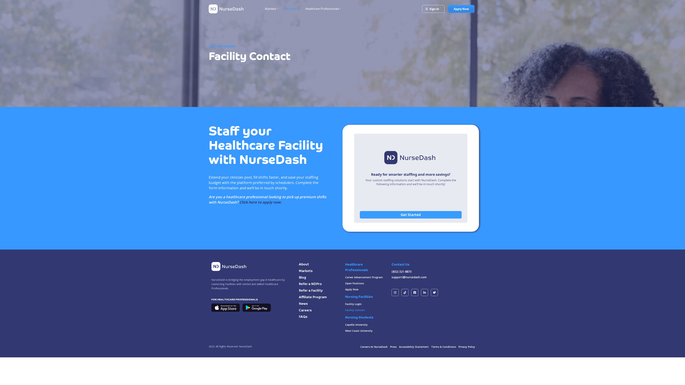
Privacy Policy (466, 346)
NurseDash (245, 346)
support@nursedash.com (409, 277)
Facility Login (353, 304)
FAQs (303, 317)
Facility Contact (355, 310)
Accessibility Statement (414, 346)
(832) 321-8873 (402, 272)
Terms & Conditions (443, 346)
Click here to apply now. (260, 202)
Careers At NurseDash (374, 346)
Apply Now (351, 289)
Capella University (356, 324)
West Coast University (359, 330)
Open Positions (354, 283)
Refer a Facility (311, 290)
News (303, 304)
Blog (302, 277)
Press (393, 346)
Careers (305, 310)
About (304, 264)
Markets (306, 271)
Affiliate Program (313, 297)
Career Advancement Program (364, 277)
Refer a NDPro (310, 284)
